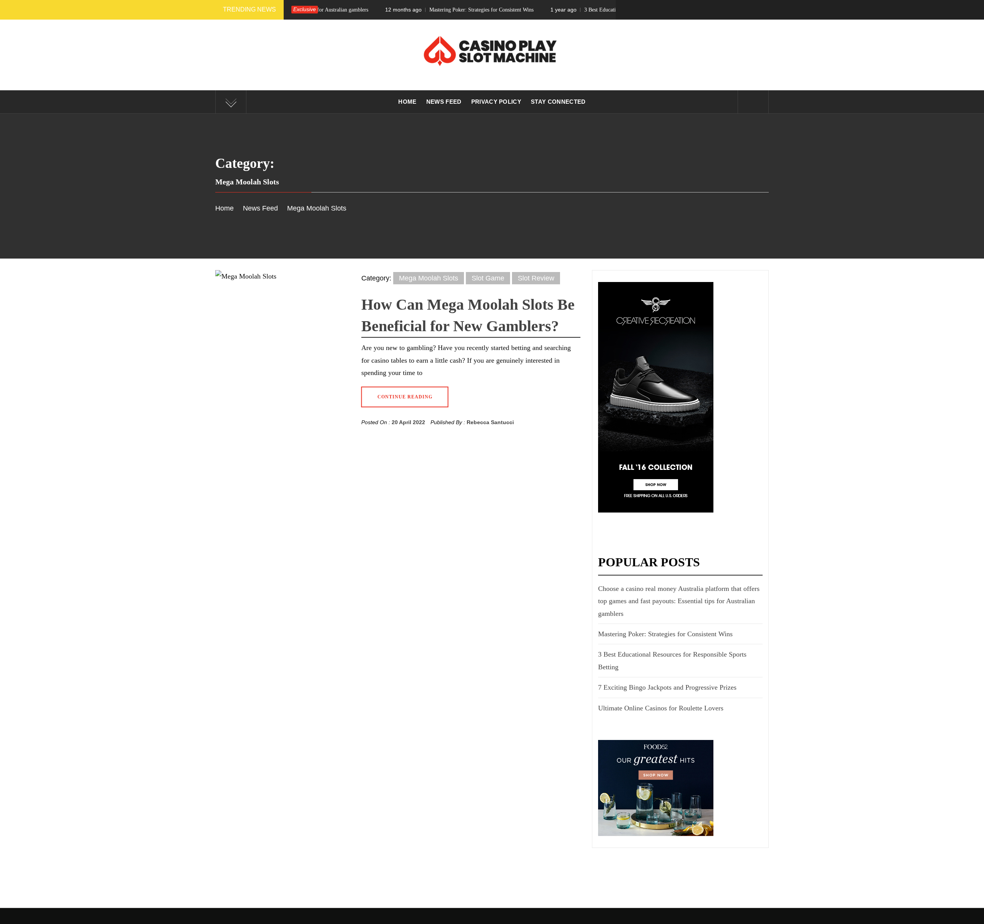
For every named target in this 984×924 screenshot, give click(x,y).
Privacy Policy (496, 101)
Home (407, 101)
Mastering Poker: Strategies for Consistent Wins (423, 10)
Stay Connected (558, 101)
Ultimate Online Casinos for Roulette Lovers (660, 708)
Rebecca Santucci (490, 422)
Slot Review (536, 278)
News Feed (444, 101)
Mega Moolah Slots (428, 278)
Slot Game (488, 278)
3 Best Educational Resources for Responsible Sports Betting (597, 10)
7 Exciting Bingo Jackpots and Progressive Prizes (667, 687)
